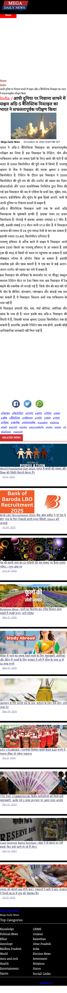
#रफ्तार (56, 418)
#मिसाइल (5, 413)
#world (13, 427)
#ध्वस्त (47, 418)
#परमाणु (29, 413)
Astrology (6, 943)
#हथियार (5, 423)
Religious (39, 963)
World (4, 953)
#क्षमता (38, 413)
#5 (64, 427)
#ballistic (6, 432)
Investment (40, 958)
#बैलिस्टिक (14, 418)
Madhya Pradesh (10, 948)
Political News (9, 934)
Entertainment (9, 968)
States (37, 968)
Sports (4, 973)
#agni (58, 427)
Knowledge (7, 929)
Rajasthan (39, 938)
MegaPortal (46, 983)
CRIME (37, 929)
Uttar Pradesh (42, 943)
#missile (18, 432)
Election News (42, 953)
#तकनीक (15, 423)
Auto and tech (9, 958)
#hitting (54, 423)
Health (4, 963)
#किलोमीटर (17, 413)
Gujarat (38, 934)
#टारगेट (38, 418)
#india (23, 427)
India (3, 85)
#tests (49, 427)
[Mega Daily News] (15, 12)
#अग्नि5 (4, 418)
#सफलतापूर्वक (28, 423)
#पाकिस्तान (27, 418)
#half (4, 427)
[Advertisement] (33, 53)
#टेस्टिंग (47, 413)
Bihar (3, 938)
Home (3, 81)
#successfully (36, 427)
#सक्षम (57, 413)
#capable (43, 423)
